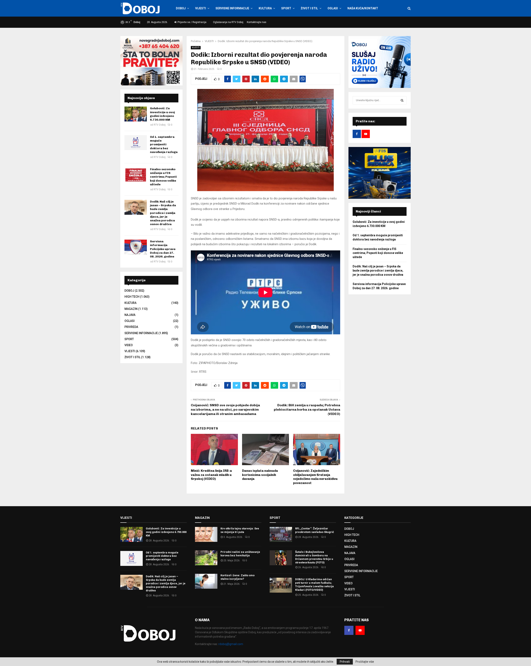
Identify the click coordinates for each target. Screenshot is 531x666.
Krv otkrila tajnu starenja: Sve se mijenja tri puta (239, 530)
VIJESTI (200, 8)
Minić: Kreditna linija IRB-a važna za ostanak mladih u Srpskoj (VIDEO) (211, 475)
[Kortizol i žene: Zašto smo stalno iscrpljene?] (206, 581)
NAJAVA (129, 315)
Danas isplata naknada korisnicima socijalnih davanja (260, 475)
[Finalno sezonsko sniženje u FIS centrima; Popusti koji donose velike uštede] (135, 174)
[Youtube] (360, 630)
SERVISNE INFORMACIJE (232, 8)
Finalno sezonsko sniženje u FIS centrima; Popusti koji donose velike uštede (163, 176)
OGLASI (333, 8)
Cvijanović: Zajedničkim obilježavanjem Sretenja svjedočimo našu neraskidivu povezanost (315, 477)
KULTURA (265, 8)
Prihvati (345, 661)
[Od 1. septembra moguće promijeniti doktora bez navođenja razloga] (135, 142)
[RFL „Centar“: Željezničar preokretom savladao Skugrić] (281, 534)
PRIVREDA (131, 327)
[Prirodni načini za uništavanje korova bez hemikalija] (206, 557)
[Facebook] (348, 630)
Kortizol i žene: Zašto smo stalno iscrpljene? (237, 577)
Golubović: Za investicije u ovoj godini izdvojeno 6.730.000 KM (162, 114)
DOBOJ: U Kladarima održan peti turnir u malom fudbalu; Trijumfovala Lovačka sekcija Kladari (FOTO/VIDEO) (314, 584)
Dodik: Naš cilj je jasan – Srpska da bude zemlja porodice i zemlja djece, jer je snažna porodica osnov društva (163, 213)
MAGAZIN (131, 309)
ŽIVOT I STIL (309, 8)
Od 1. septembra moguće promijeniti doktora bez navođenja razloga (164, 144)
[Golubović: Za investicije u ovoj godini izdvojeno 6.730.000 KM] (135, 114)
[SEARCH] (402, 100)
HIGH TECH (131, 296)
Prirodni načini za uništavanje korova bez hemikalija (240, 553)
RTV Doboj (160, 124)
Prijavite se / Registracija (191, 22)
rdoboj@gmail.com (230, 644)
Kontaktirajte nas (256, 22)
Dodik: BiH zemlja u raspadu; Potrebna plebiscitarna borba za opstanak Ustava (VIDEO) (307, 409)
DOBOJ (181, 8)
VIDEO (128, 345)
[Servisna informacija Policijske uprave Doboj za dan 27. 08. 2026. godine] (135, 247)
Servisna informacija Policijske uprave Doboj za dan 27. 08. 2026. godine (162, 249)
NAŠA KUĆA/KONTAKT (362, 8)
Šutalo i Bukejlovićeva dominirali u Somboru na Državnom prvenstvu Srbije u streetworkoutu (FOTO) (314, 557)
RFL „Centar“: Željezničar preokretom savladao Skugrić (314, 530)
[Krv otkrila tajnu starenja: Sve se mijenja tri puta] (206, 534)
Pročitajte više (365, 661)
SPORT (286, 8)
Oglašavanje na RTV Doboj (228, 22)
